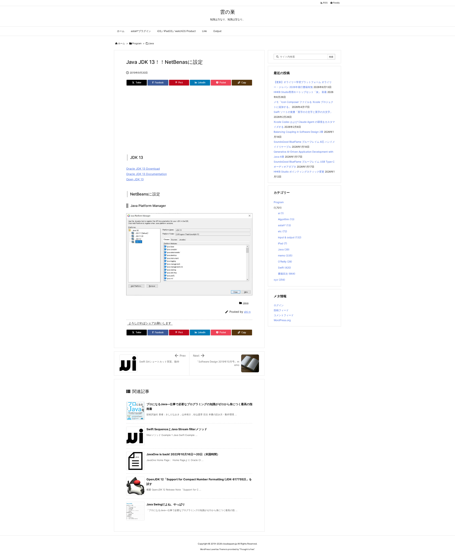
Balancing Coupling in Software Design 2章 (298, 131)
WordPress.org (282, 320)
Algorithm (286, 219)
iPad (282, 243)
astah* (284, 225)
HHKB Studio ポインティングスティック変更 (299, 171)
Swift (284, 267)
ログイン (279, 305)
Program (136, 43)
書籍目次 (286, 273)
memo (285, 255)
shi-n (247, 311)
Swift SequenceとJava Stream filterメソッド (176, 429)
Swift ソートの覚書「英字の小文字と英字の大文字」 (303, 111)
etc (282, 231)
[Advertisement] (189, 119)
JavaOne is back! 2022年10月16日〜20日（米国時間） (183, 454)
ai (281, 213)
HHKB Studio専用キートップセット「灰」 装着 (300, 91)
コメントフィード (284, 315)
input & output (289, 237)
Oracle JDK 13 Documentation (146, 174)
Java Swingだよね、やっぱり (165, 504)
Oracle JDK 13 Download (143, 168)
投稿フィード (281, 310)
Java (151, 43)
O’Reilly (285, 261)
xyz (279, 279)
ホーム (121, 43)
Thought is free (247, 549)
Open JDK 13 (135, 179)
